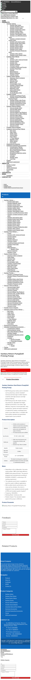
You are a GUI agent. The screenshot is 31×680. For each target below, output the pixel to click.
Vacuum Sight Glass (16, 120)
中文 (3, 9)
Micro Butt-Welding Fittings (18, 150)
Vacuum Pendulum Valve (17, 123)
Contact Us (6, 177)
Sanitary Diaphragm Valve (17, 29)
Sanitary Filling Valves (16, 46)
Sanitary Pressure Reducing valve (17, 51)
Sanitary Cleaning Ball (16, 85)
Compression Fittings (16, 147)
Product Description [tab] (12, 379)
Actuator (12, 156)
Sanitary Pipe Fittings (13, 56)
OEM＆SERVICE (12, 168)
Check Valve (13, 135)
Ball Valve (13, 130)
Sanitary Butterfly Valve (17, 26)
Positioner (13, 154)
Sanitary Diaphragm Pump (17, 101)
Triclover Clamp (14, 66)
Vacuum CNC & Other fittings (18, 114)
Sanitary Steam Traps (16, 44)
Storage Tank (14, 81)
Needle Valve (14, 157)
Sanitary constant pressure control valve (17, 39)
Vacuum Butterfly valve (16, 121)
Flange (9, 160)
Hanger (12, 70)
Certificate (6, 172)
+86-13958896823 (17, 634)
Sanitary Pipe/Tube (15, 69)
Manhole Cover (14, 88)
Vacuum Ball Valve (15, 109)
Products (6, 22)
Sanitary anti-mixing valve (17, 42)
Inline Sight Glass (15, 90)
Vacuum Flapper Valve (16, 124)
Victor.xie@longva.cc (16, 1)
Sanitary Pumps (11, 94)
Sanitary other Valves (16, 53)
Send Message (15, 534)
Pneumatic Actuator (16, 341)
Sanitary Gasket (14, 151)
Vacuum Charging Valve (17, 118)
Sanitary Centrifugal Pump (17, 96)
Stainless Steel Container (17, 78)
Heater (13, 345)
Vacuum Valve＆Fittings (14, 106)
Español (4, 5)
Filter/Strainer (14, 91)
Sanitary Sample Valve (16, 32)
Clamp (12, 58)
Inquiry (4, 370)
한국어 (3, 8)
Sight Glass (13, 79)
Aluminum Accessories (13, 144)
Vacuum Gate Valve (15, 115)
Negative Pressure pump (17, 104)
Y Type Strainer (14, 138)
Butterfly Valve (14, 139)
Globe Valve (13, 133)
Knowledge (10, 169)
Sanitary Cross (14, 74)
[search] (17, 11)
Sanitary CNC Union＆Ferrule (19, 59)
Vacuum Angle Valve (16, 108)
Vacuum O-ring (14, 125)
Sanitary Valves (11, 23)
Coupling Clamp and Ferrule (18, 67)
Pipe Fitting (13, 136)
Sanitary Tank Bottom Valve (18, 34)
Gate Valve (13, 132)
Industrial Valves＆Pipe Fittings (16, 129)
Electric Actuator (15, 339)
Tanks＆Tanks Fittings (13, 76)
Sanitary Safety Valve (16, 31)
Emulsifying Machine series (18, 153)
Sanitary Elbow (14, 61)
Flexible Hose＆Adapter (14, 127)
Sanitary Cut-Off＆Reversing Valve (18, 36)
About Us (5, 163)
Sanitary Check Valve (16, 28)
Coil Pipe (12, 159)
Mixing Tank (13, 82)
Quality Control (11, 165)
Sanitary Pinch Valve (16, 49)
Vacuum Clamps (15, 111)
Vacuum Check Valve (16, 117)
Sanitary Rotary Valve (16, 47)
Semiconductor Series (16, 148)
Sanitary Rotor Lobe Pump (17, 100)
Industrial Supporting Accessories (16, 145)
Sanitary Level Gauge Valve (18, 55)
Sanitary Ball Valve (15, 25)
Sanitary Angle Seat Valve (17, 43)
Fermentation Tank (15, 84)
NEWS (4, 174)
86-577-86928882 (13, 627)
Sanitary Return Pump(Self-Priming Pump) (17, 98)
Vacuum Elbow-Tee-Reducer (18, 112)
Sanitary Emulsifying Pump (18, 103)
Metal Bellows (14, 71)
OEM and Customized (13, 162)
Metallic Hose (15, 249)
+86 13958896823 (5, 1)
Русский (4, 6)
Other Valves (13, 141)
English (4, 3)
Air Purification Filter (16, 93)
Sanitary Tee (13, 63)
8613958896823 (5, 651)
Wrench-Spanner (15, 73)
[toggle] (23, 18)
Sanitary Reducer (15, 64)
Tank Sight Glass (15, 87)
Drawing (9, 166)
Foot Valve (13, 142)
